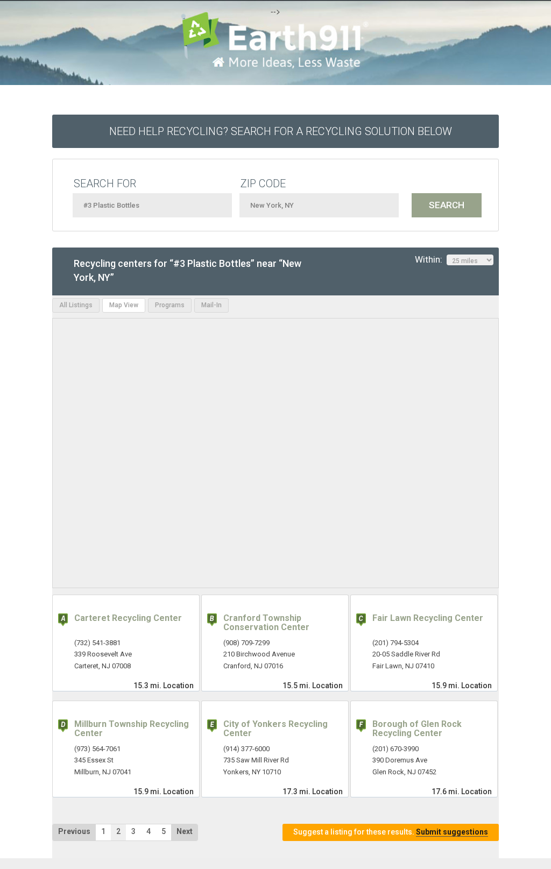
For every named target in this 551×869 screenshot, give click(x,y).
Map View (123, 305)
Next (184, 831)
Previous (74, 831)
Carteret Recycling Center (128, 618)
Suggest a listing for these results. (390, 832)
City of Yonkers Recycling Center (275, 729)
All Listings (76, 305)
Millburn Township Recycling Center (131, 729)
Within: (431, 259)
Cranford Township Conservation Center (266, 623)
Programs (170, 305)
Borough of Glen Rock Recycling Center (417, 729)
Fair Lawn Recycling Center (427, 618)
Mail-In (211, 305)
